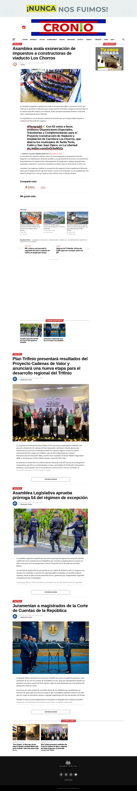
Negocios (62, 39)
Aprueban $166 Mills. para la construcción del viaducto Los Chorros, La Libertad (54, 226)
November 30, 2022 (55, 154)
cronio (23, 64)
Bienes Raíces (71, 39)
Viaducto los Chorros (28, 241)
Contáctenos (68, 780)
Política (42, 39)
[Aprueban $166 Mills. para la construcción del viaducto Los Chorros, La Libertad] (54, 218)
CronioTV (89, 39)
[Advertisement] (54, 288)
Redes (112, 39)
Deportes (80, 39)
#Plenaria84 (34, 126)
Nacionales (33, 39)
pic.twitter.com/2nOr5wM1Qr (45, 148)
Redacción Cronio (26, 380)
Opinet (106, 39)
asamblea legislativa (40, 240)
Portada (25, 39)
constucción (53, 240)
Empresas (63, 240)
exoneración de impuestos (77, 240)
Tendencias (98, 39)
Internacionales (52, 39)
